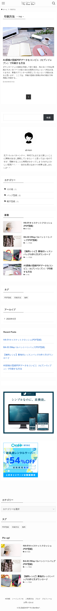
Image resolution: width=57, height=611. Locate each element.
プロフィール (47, 598)
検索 (48, 117)
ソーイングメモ (18, 598)
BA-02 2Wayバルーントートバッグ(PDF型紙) (24, 347)
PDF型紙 (7, 297)
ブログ (37, 598)
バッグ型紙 (14, 195)
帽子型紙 (13, 201)
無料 (26, 297)
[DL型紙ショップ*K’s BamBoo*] (28, 3)
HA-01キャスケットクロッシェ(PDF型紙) (22, 339)
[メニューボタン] (3, 3)
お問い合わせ (28, 602)
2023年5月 (11, 318)
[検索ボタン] (53, 3)
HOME (7, 598)
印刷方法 (17, 297)
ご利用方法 (29, 598)
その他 (11, 189)
